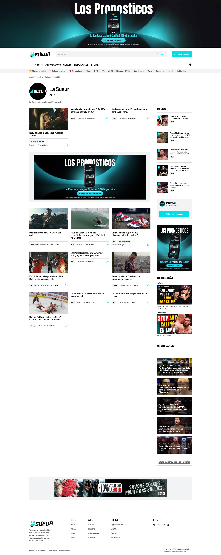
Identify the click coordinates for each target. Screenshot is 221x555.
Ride (72, 245)
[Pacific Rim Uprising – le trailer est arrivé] (48, 219)
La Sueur (48, 77)
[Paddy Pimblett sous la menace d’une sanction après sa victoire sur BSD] (162, 154)
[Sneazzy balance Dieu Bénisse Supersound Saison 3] (131, 262)
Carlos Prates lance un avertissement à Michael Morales (179, 185)
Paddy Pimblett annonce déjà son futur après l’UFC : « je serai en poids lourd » (180, 135)
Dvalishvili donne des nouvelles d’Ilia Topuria (179, 117)
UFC (96, 71)
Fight (172, 121)
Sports (73, 520)
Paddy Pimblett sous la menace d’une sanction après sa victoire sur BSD (179, 152)
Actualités (40, 77)
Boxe (150, 71)
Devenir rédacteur (64, 551)
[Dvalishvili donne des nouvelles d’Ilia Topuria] (162, 120)
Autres (90, 520)
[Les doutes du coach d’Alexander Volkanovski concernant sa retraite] (162, 170)
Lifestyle (91, 529)
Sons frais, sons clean (37, 142)
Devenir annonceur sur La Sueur (174, 462)
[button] (30, 64)
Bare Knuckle (139, 71)
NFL (114, 241)
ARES (110, 71)
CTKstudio (183, 551)
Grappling (160, 71)
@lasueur (171, 202)
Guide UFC (92, 537)
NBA (114, 302)
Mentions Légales (41, 551)
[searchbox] (105, 54)
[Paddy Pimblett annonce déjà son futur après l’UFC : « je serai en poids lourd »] (162, 137)
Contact (31, 551)
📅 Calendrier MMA (57, 71)
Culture (91, 524)
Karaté (170, 71)
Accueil (31, 77)
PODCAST (114, 520)
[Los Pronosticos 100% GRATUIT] (110, 24)
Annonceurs (53, 551)
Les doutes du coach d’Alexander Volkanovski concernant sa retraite (179, 168)
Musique (115, 285)
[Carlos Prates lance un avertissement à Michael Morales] (162, 187)
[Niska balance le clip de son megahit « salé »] (48, 119)
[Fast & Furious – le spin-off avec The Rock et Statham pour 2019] (48, 262)
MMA (88, 71)
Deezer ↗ (115, 533)
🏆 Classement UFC (37, 71)
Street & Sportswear (124, 241)
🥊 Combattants (75, 71)
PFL (103, 71)
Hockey (32, 326)
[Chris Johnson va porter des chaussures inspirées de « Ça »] (131, 219)
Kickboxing (181, 71)
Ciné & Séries (34, 245)
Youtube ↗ (115, 537)
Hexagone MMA (123, 71)
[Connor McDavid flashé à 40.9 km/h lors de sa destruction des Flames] (48, 303)
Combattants (93, 533)
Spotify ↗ (114, 529)
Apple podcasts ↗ (118, 524)
